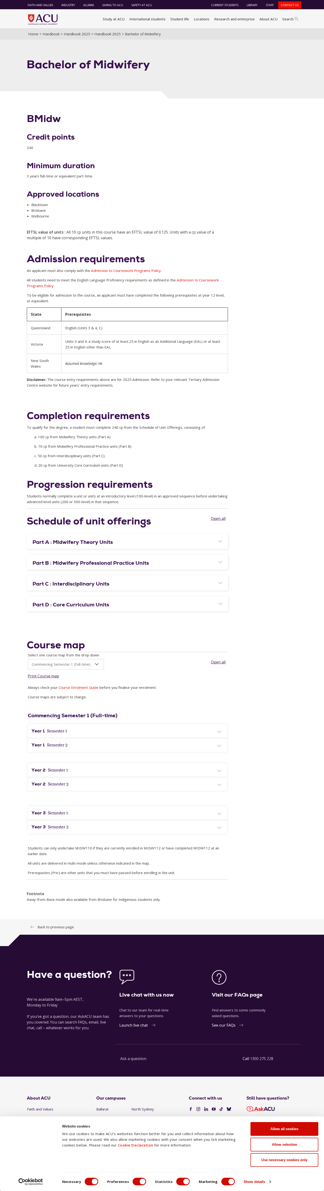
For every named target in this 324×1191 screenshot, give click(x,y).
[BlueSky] (229, 1109)
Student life (179, 19)
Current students (224, 5)
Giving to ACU (112, 5)
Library (252, 5)
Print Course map (43, 676)
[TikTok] (221, 1109)
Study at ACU (114, 19)
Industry (68, 5)
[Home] (42, 19)
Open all (218, 518)
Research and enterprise (234, 19)
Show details (254, 1182)
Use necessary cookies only (284, 1160)
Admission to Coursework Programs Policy (126, 270)
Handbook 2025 (77, 34)
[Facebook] (191, 1109)
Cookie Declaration (135, 1145)
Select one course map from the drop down (63, 655)
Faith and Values (40, 5)
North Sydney (142, 1109)
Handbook (51, 34)
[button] (127, 542)
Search (287, 19)
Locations (201, 19)
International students (147, 19)
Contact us (290, 5)
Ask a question (133, 1058)
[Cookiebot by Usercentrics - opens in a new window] (30, 1181)
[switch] (139, 1181)
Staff (270, 5)
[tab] (127, 541)
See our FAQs (224, 1025)
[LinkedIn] (206, 1109)
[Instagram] (198, 1109)
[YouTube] (214, 1109)
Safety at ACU (141, 5)
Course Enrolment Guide (78, 687)
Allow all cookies (284, 1129)
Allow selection (284, 1144)
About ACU (268, 19)
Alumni (88, 5)
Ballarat (102, 1109)
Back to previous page (55, 927)
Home (33, 34)
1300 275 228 (261, 1058)
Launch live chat (133, 1025)
